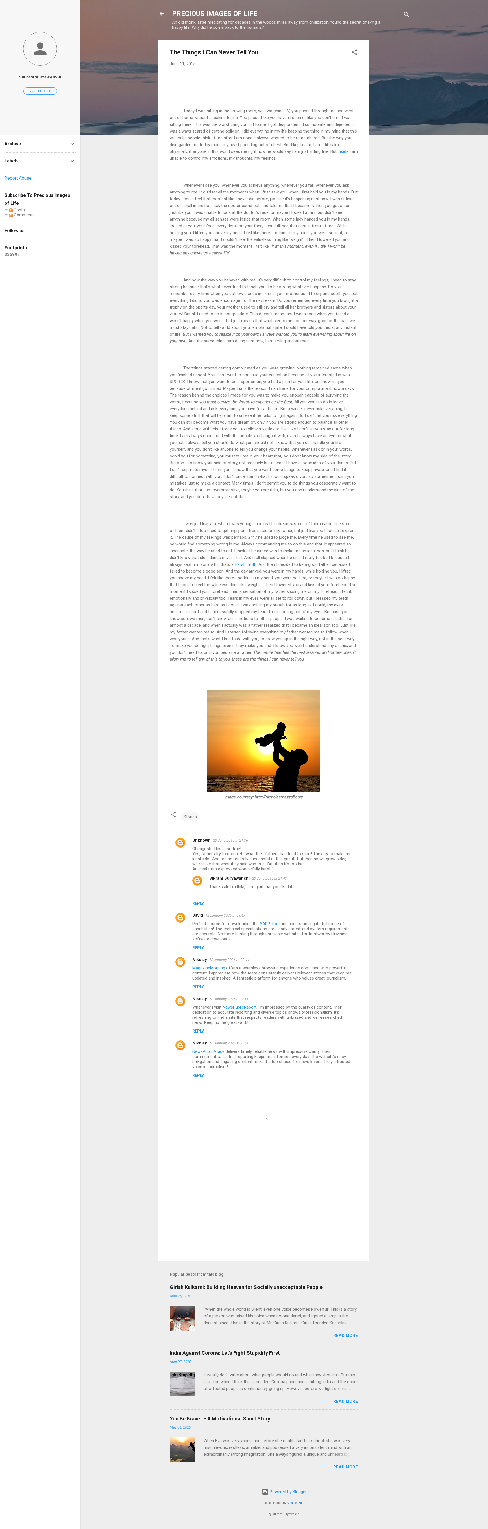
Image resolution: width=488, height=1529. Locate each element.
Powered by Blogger (288, 1491)
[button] (354, 53)
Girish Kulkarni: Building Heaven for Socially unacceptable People (246, 1287)
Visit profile (40, 91)
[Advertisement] (392, 125)
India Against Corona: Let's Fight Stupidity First (225, 1353)
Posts (19, 209)
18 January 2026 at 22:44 (229, 960)
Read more (345, 1335)
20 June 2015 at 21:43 (269, 878)
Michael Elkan (296, 1503)
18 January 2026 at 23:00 (229, 999)
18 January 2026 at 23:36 (229, 1043)
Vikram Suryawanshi (229, 878)
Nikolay (199, 959)
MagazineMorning (208, 968)
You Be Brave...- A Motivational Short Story (220, 1419)
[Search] (406, 15)
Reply (198, 903)
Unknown (201, 840)
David (197, 915)
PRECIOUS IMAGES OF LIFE (214, 13)
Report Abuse (18, 178)
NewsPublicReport (239, 1007)
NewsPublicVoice (208, 1051)
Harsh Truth (245, 564)
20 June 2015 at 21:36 (230, 840)
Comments (24, 214)
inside (343, 151)
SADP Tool (270, 923)
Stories (190, 816)
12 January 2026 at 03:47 (225, 915)
